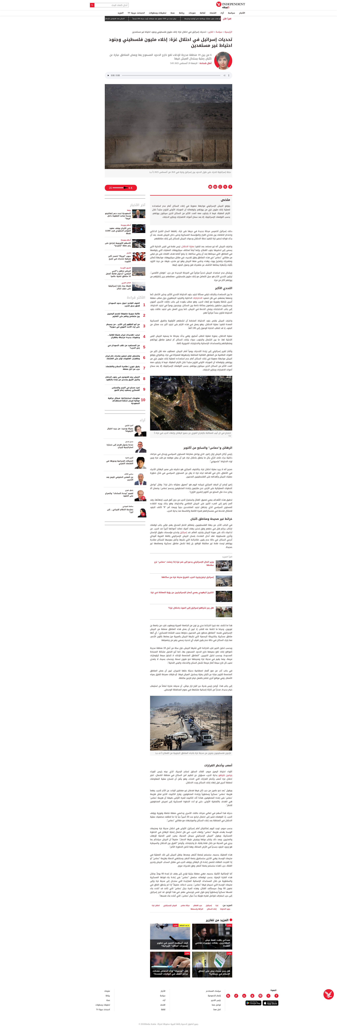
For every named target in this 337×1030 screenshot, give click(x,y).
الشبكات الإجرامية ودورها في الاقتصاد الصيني (119, 462)
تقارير (210, 32)
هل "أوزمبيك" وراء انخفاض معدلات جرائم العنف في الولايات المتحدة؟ (170, 973)
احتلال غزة (156, 905)
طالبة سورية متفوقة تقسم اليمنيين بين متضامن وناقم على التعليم (123, 315)
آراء (222, 13)
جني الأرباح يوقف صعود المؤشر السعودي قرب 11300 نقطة (118, 231)
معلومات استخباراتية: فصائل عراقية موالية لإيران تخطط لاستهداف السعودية (124, 400)
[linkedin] (244, 996)
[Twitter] (268, 996)
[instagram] (260, 996)
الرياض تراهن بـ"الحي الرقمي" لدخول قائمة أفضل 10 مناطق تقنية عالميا (118, 273)
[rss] (228, 996)
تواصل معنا (216, 1004)
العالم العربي (126, 282)
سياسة (231, 13)
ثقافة (202, 13)
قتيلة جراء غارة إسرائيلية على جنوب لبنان (119, 287)
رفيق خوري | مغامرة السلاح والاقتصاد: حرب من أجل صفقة (122, 368)
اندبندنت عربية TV (136, 13)
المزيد (120, 13)
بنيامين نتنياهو (225, 775)
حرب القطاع (197, 905)
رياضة (181, 13)
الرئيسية (228, 32)
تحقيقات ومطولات (157, 13)
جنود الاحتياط (225, 909)
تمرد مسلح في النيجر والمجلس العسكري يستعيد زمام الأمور (126, 389)
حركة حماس (185, 905)
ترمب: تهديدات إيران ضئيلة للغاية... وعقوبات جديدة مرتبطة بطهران (124, 336)
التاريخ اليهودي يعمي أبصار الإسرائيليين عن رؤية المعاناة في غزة (182, 592)
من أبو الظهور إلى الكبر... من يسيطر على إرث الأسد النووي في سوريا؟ (123, 326)
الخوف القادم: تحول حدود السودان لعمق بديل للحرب (124, 304)
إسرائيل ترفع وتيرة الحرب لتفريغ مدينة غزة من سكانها (188, 577)
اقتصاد (213, 13)
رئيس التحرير (216, 1000)
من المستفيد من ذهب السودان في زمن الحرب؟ (124, 347)
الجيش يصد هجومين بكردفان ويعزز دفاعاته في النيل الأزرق (133, 18)
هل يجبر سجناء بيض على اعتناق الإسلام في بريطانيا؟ (214, 973)
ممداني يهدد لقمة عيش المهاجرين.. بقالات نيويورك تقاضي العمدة (212, 943)
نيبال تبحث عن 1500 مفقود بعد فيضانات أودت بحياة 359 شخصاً (183, 18)
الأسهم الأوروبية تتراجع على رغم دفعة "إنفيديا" (118, 244)
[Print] (210, 187)
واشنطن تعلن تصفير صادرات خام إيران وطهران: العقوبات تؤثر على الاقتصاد (122, 357)
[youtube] (252, 996)
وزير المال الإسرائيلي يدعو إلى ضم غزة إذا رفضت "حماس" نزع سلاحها (184, 563)
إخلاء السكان (211, 909)
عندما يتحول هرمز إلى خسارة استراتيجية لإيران (120, 446)
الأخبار (242, 13)
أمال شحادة (206, 63)
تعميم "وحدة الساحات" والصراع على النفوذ (119, 495)
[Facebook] (276, 996)
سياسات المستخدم (213, 991)
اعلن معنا (217, 1009)
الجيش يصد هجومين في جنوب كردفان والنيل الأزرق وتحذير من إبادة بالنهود (122, 378)
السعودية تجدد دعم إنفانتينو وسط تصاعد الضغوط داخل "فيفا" (118, 216)
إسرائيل (183, 532)
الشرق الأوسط (125, 268)
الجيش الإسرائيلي (170, 905)
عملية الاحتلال (188, 246)
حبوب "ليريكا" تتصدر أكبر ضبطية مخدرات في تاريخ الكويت (119, 258)
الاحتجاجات (197, 298)
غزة (216, 905)
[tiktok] (236, 996)
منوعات (192, 13)
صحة (172, 13)
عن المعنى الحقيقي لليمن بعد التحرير (119, 478)
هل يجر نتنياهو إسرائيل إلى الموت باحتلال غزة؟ (191, 608)
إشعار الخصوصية (214, 995)
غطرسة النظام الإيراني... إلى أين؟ (120, 511)
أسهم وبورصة (126, 225)
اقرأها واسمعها (197, 909)
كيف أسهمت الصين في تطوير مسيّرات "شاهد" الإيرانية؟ (172, 944)
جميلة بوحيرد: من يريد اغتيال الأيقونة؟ (120, 430)
